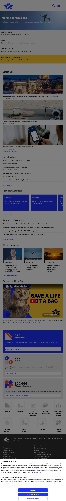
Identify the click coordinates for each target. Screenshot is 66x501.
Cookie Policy (37, 472)
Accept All (33, 490)
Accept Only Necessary (33, 494)
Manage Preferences (33, 498)
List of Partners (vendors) (8, 485)
